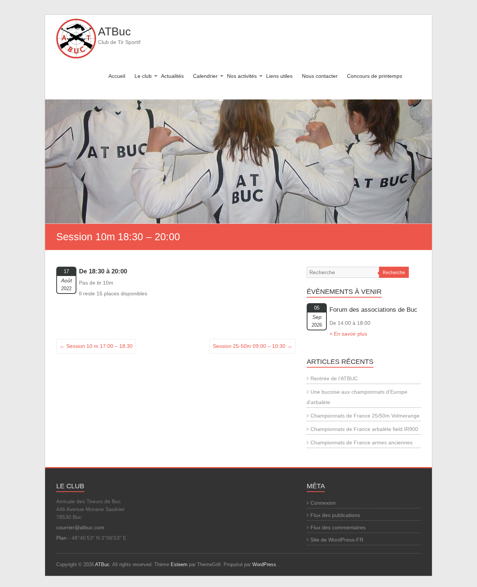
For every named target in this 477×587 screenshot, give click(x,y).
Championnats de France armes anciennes (361, 442)
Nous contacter (320, 76)
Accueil (116, 76)
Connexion (323, 503)
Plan (61, 538)
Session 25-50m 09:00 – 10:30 (252, 346)
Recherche (394, 272)
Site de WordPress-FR (336, 540)
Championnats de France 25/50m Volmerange (365, 416)
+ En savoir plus (348, 334)
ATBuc (114, 31)
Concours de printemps (374, 76)
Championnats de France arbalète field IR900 (364, 429)
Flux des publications (335, 515)
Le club (143, 76)
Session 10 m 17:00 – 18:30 (96, 346)
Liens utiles (279, 76)
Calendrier (205, 76)
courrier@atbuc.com (80, 527)
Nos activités (242, 76)
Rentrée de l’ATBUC (334, 378)
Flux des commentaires (338, 527)
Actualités (172, 76)
